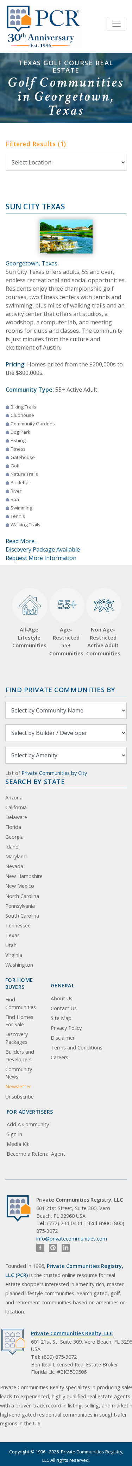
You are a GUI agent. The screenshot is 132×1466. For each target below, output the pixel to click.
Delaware (16, 817)
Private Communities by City (54, 773)
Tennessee (18, 925)
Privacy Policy (66, 1028)
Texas (12, 935)
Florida (13, 827)
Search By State (35, 781)
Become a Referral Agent (36, 1153)
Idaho (12, 846)
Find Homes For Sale (19, 1021)
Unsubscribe (19, 1096)
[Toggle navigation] (116, 24)
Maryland (16, 856)
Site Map (61, 1018)
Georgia (14, 836)
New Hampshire (24, 876)
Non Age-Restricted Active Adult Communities (103, 641)
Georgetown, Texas (31, 263)
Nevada (14, 866)
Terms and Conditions (76, 1047)
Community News (18, 1073)
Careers (59, 1057)
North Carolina (22, 896)
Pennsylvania (20, 906)
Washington (19, 964)
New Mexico (19, 886)
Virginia (13, 955)
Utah (11, 945)
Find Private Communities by (60, 689)
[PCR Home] (21, 1208)
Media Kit (18, 1144)
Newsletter (18, 1086)
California (16, 807)
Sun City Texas (35, 206)
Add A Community (28, 1124)
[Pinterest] (53, 1248)
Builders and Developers (19, 1055)
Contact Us (64, 1008)
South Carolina (22, 915)
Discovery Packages (16, 1038)
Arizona (14, 797)
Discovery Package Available (43, 549)
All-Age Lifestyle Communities (29, 637)
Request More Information (41, 558)
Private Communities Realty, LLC (72, 1333)
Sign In (14, 1134)
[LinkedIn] (66, 1248)
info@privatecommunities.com (71, 1238)
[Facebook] (40, 1248)
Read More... (22, 541)
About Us (62, 998)
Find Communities (20, 1003)
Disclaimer (63, 1037)
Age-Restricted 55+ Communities (66, 627)
